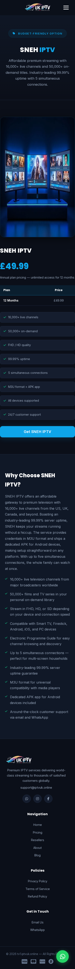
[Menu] (66, 7)
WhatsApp (37, 930)
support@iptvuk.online (36, 787)
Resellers (37, 840)
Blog (37, 855)
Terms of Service (37, 889)
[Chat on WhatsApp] (62, 956)
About (37, 847)
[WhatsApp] (26, 799)
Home (37, 824)
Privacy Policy (37, 881)
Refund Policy (37, 896)
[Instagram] (37, 799)
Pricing (37, 832)
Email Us (38, 922)
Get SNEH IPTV (37, 431)
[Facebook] (48, 799)
